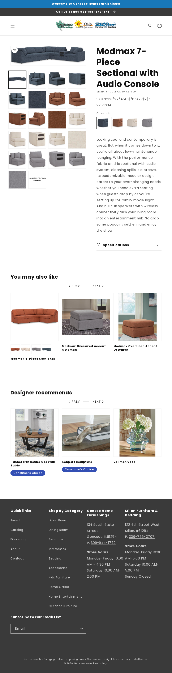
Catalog (16, 530)
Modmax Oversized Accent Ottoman (84, 348)
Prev (76, 285)
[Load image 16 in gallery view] (37, 140)
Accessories (58, 568)
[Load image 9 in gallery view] (77, 100)
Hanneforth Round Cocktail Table (32, 463)
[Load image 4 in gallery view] (77, 80)
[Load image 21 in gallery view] (37, 160)
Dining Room (59, 530)
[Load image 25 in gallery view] (37, 180)
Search (16, 520)
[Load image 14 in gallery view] (77, 120)
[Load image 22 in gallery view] (57, 160)
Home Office (59, 587)
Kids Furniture (59, 577)
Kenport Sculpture (77, 462)
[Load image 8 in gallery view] (57, 100)
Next (97, 285)
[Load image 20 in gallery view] (17, 160)
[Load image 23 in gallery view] (77, 160)
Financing (18, 539)
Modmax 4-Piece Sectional (32, 359)
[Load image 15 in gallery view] (17, 140)
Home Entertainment (65, 596)
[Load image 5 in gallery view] (17, 100)
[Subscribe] (81, 629)
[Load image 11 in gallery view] (37, 120)
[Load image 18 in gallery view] (77, 140)
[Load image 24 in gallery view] (17, 180)
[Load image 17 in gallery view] (57, 140)
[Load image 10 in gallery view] (17, 120)
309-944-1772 (103, 542)
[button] (12, 25)
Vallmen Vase (124, 462)
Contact (17, 558)
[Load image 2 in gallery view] (37, 80)
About (15, 549)
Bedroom (56, 539)
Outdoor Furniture (63, 606)
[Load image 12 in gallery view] (57, 120)
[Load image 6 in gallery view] (37, 100)
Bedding (55, 558)
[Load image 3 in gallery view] (57, 80)
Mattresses (57, 549)
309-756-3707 (142, 536)
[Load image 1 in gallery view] (17, 80)
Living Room (58, 520)
